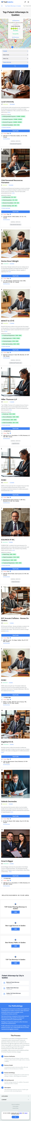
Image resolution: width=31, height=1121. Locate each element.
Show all (27, 29)
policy (25, 1113)
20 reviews (12, 263)
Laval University (7, 102)
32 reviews (11, 185)
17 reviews (12, 323)
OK (15, 1117)
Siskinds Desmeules (9, 801)
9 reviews (11, 542)
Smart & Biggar (7, 861)
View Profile (16, 130)
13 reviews (12, 482)
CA (1, 6)
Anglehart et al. (7, 742)
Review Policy (15, 1108)
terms (20, 1113)
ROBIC (3, 480)
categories (5, 1096)
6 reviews (11, 682)
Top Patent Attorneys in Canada (13, 6)
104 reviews (15, 30)
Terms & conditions (16, 1104)
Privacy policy (15, 1106)
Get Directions (15, 37)
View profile (15, 33)
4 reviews (12, 744)
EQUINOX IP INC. (8, 540)
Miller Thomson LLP (9, 399)
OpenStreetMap (22, 47)
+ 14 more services (6, 127)
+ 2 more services (5, 208)
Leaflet (16, 47)
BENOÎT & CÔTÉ (7, 321)
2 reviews (12, 863)
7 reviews (12, 623)
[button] (15, 41)
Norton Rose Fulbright (10, 261)
